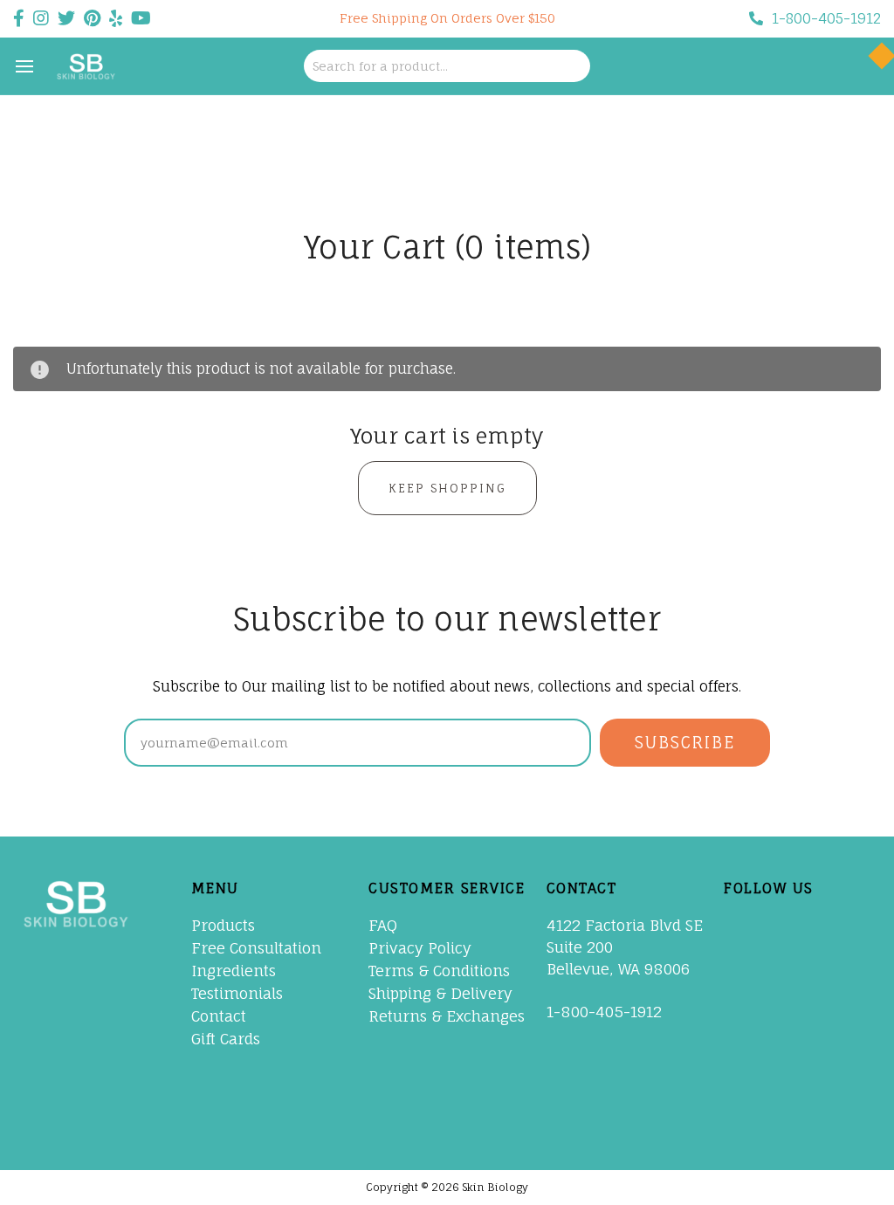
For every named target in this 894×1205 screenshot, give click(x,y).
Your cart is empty (447, 436)
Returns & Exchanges (446, 1016)
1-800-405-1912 (826, 18)
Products (223, 925)
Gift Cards (225, 1038)
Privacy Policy (419, 948)
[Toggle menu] (24, 66)
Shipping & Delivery (440, 993)
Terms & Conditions (439, 970)
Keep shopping (447, 488)
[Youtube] (746, 1039)
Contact (218, 1016)
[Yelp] (746, 1114)
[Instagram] (746, 1076)
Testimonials (237, 993)
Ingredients (233, 970)
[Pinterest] (746, 1001)
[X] (746, 964)
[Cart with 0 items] (861, 66)
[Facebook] (746, 926)
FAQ (382, 925)
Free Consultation (256, 948)
